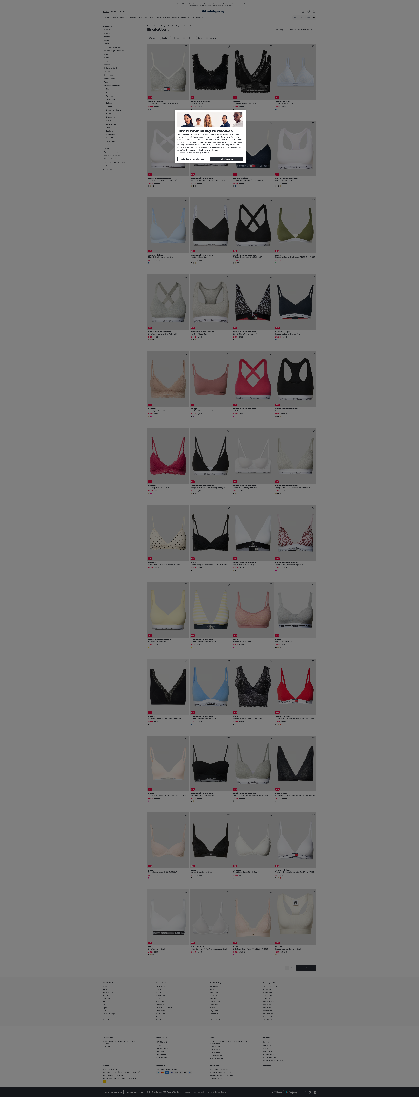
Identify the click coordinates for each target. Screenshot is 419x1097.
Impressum (205, 153)
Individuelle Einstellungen (192, 159)
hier (196, 150)
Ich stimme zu (227, 159)
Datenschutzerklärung (193, 153)
